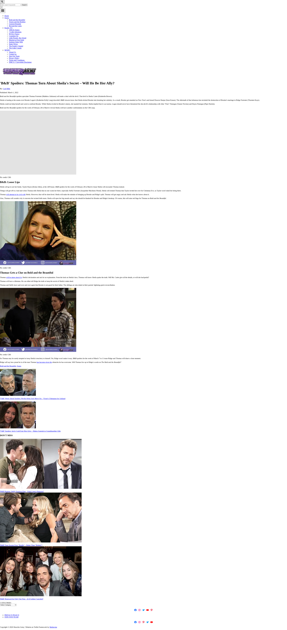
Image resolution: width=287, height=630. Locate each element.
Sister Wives (13, 44)
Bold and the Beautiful (17, 20)
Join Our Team (14, 56)
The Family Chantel (16, 46)
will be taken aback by (14, 277)
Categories (5, 603)
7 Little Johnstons (15, 32)
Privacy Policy (14, 58)
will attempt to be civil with (15, 194)
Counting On (13, 36)
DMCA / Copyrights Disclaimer (20, 62)
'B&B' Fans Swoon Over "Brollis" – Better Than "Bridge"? (21, 545)
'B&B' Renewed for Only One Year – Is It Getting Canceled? (21, 599)
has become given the (44, 362)
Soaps (19, 366)
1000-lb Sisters (14, 30)
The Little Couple (15, 48)
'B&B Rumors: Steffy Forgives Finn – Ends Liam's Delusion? (22, 491)
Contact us (12, 54)
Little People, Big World (17, 38)
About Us (12, 52)
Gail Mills (6, 89)
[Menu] (2, 10)
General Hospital (15, 24)
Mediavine (53, 627)
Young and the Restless (17, 22)
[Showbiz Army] (20, 78)
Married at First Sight (16, 40)
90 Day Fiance (14, 34)
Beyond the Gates (15, 26)
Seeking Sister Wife (16, 42)
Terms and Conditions (17, 60)
